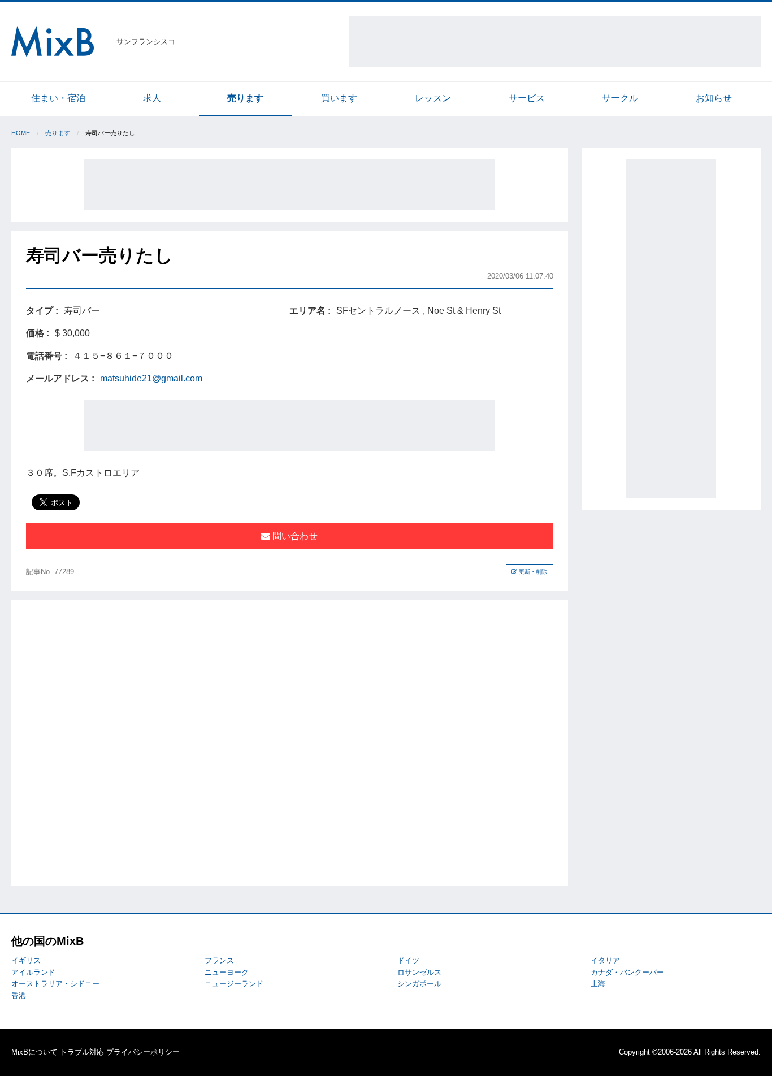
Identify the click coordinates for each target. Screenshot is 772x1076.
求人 (152, 98)
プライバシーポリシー (143, 1052)
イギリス (26, 960)
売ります (245, 98)
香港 (18, 995)
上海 (598, 983)
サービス (527, 98)
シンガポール (419, 983)
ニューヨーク (227, 972)
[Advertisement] (555, 41)
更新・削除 (532, 572)
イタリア (605, 960)
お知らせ (714, 98)
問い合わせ (294, 536)
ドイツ (408, 960)
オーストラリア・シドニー (55, 983)
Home (20, 132)
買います (339, 98)
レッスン (433, 98)
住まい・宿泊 (58, 98)
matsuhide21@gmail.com (151, 378)
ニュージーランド (234, 983)
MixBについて (34, 1052)
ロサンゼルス (419, 972)
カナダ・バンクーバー (627, 972)
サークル (620, 98)
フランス (219, 960)
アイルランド (33, 972)
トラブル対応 (82, 1052)
